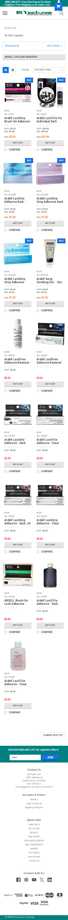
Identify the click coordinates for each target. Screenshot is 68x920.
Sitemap (31, 917)
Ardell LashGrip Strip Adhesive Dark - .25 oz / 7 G (50, 200)
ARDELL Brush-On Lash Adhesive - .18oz (16, 602)
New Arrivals (34, 856)
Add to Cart (18, 143)
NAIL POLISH (34, 836)
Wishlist (34, 799)
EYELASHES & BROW (34, 840)
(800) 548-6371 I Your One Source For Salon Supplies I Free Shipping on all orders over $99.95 (28, 5)
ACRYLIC (34, 832)
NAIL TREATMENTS (34, 844)
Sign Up (38, 803)
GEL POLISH (34, 828)
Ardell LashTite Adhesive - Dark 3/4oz (47, 602)
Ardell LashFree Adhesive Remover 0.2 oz (49, 361)
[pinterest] (26, 880)
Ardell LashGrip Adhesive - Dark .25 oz (17, 521)
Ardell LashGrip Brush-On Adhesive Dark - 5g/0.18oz (17, 119)
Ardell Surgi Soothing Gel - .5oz (49, 280)
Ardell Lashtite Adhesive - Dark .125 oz (15, 441)
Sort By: (25, 69)
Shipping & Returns (34, 807)
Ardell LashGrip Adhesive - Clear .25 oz (48, 521)
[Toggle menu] (5, 13)
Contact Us (34, 860)
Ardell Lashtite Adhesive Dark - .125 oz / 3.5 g (15, 200)
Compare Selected (53, 735)
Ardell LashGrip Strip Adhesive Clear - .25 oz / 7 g (16, 280)
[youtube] (34, 880)
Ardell (6, 111)
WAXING (34, 848)
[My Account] (58, 1)
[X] (42, 880)
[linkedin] (49, 880)
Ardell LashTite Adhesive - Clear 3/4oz (15, 682)
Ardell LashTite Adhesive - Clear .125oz (48, 441)
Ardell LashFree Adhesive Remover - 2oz (17, 361)
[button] (34, 45)
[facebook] (18, 880)
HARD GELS (34, 824)
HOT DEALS (34, 852)
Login (29, 803)
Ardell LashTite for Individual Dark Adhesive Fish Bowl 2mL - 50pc (50, 119)
